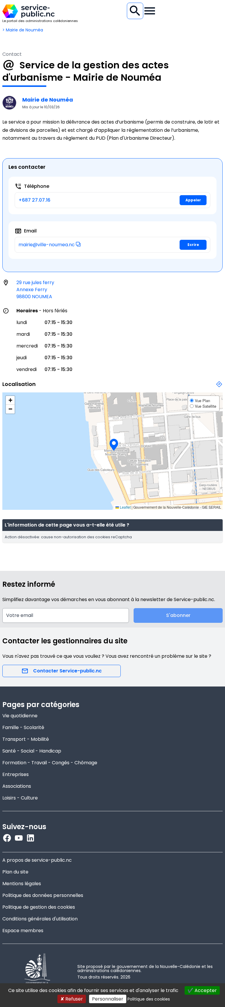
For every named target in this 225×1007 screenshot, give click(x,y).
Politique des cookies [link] (148, 999)
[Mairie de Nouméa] (9, 103)
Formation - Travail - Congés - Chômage (49, 762)
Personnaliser (107, 999)
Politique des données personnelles (42, 895)
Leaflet (125, 507)
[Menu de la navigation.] (149, 11)
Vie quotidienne (20, 715)
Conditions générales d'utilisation (40, 918)
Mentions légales (21, 883)
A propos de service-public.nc (37, 860)
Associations (16, 786)
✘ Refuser (71, 999)
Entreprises (15, 774)
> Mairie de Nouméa (22, 30)
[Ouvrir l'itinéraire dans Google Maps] (219, 387)
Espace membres (22, 930)
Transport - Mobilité (25, 739)
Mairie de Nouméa (47, 99)
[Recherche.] (135, 11)
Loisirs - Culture (20, 798)
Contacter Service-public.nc (67, 670)
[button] (78, 244)
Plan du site (15, 871)
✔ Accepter (202, 990)
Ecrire (193, 244)
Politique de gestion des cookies (38, 907)
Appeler (193, 200)
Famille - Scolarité (23, 727)
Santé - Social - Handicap (31, 751)
